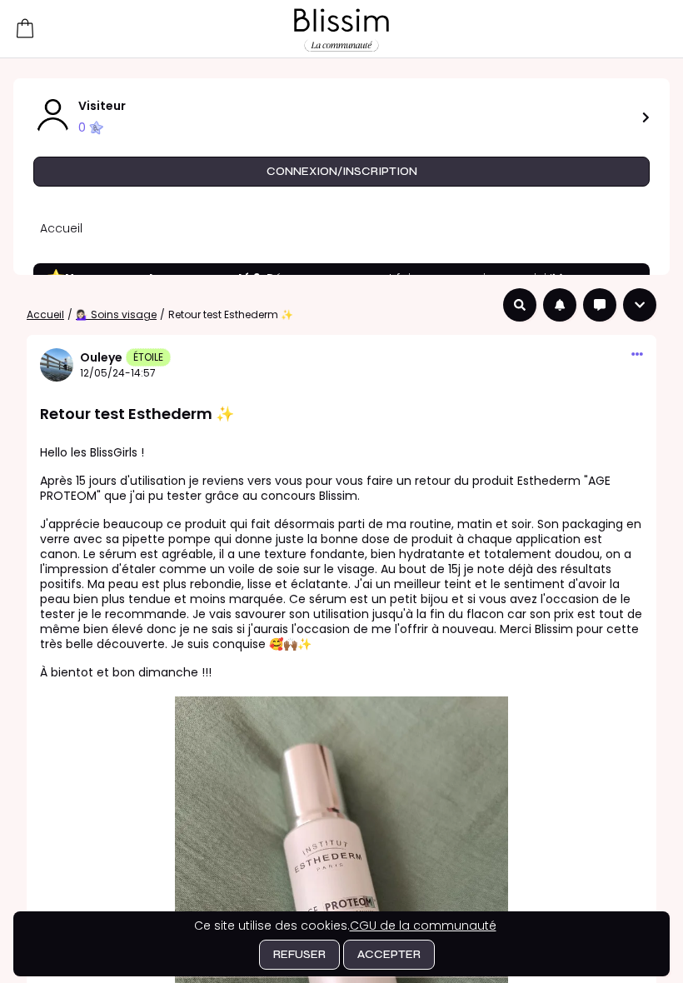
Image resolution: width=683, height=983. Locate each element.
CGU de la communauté (423, 925)
